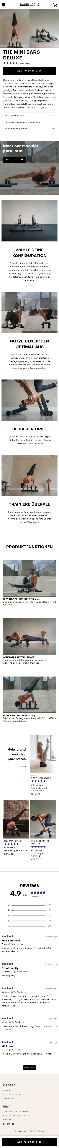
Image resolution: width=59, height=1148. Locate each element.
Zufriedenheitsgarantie (16, 129)
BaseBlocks (39, 1131)
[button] (29, 905)
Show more (29, 1067)
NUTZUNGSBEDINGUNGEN (16, 1116)
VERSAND (8, 1091)
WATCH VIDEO (14, 159)
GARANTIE (8, 1099)
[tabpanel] (29, 1004)
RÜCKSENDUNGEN (12, 1095)
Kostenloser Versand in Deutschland (23, 122)
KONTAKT (7, 1120)
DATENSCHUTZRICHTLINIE (16, 1112)
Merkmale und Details (15, 116)
